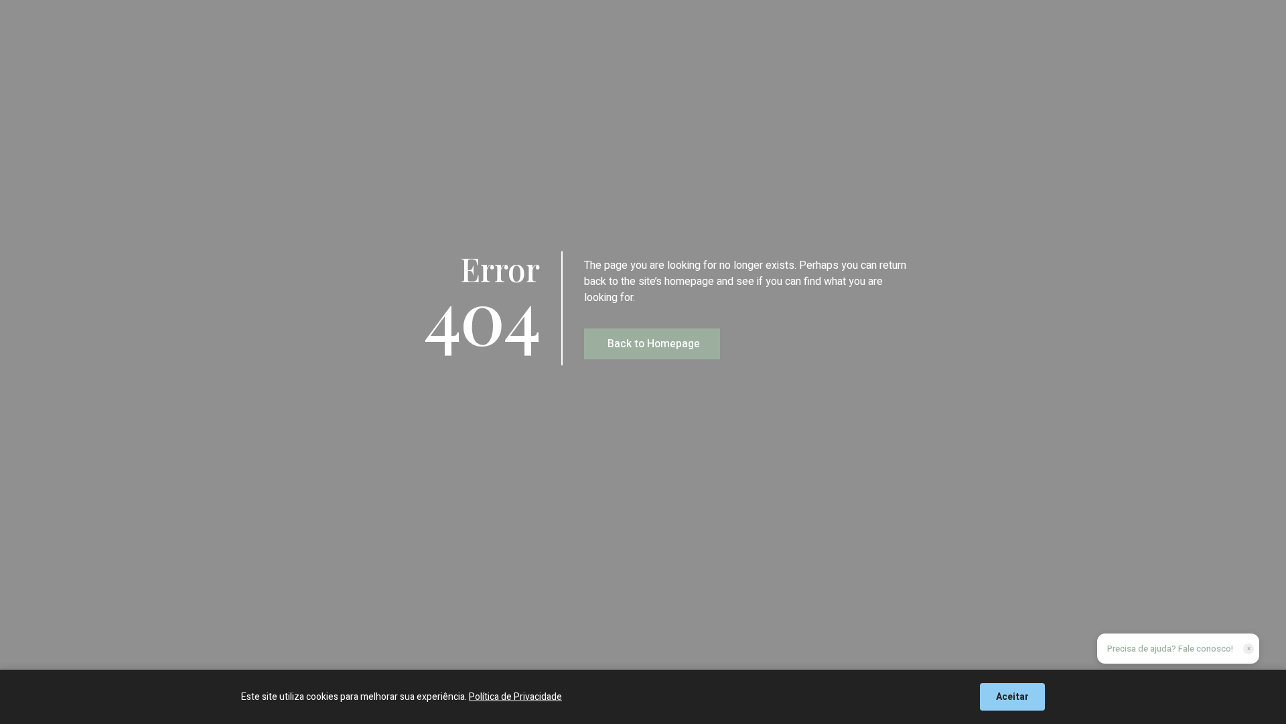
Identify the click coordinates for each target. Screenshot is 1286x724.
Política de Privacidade (515, 697)
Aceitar (1012, 697)
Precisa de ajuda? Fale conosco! (1170, 648)
